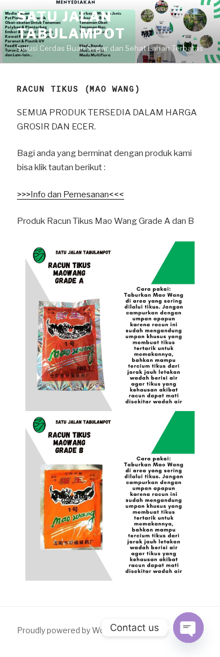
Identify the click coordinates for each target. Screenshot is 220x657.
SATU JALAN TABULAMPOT (71, 25)
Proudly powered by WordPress (76, 630)
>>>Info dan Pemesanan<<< (70, 194)
